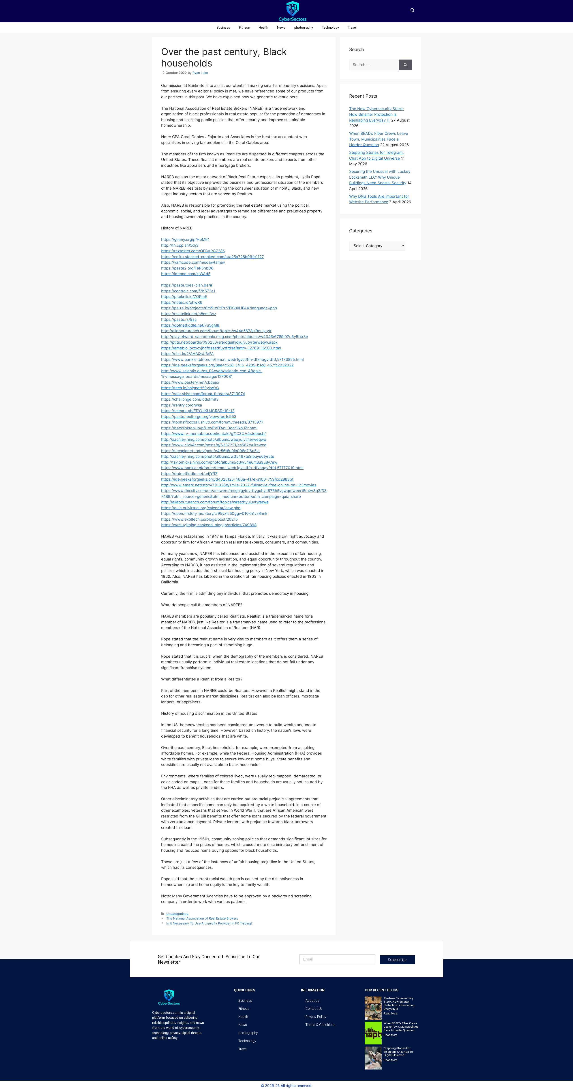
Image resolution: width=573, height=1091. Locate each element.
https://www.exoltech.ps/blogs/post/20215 (199, 519)
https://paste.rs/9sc (179, 319)
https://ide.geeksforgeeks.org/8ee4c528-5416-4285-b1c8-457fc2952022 (227, 365)
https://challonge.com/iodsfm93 (190, 399)
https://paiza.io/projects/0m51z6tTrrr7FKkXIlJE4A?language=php (219, 308)
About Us (312, 1001)
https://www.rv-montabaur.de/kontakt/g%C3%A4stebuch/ (213, 433)
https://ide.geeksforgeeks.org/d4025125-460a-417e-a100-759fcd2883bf (227, 479)
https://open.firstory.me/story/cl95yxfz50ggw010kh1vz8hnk (214, 513)
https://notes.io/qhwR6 (181, 302)
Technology (330, 28)
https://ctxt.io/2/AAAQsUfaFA (187, 353)
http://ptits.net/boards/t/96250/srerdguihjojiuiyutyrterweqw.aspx (219, 342)
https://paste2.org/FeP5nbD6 (187, 268)
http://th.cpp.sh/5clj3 (180, 245)
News (281, 28)
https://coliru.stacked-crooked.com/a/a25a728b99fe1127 (212, 257)
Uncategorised (177, 914)
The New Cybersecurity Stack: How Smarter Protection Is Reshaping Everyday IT (376, 114)
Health (263, 28)
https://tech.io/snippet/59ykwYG (190, 388)
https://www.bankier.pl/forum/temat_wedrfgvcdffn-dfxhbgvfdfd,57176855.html (232, 359)
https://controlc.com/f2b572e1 (188, 291)
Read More (390, 1013)
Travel (352, 28)
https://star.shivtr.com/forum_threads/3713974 (203, 393)
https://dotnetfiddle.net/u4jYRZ (189, 473)
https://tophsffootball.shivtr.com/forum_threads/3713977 (212, 422)
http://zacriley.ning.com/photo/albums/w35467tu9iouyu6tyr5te (217, 456)
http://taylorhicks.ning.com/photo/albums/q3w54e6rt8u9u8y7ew (219, 462)
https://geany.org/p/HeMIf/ (185, 239)
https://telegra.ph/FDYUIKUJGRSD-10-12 (197, 411)
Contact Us (314, 1009)
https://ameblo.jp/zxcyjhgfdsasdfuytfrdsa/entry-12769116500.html (221, 348)
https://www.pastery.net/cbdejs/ (190, 382)
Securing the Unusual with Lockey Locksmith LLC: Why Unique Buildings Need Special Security (379, 177)
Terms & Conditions (320, 1025)
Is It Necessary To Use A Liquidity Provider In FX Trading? (209, 923)
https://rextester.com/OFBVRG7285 (193, 251)
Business (223, 28)
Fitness (244, 28)
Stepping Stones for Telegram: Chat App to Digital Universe (398, 1051)
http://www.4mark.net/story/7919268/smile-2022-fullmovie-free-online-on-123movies (238, 485)
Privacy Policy (316, 1017)
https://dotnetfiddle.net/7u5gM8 (190, 325)
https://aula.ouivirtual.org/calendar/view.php (200, 508)
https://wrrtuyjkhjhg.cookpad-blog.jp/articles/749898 (209, 525)
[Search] (405, 65)
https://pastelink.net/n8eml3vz (188, 314)
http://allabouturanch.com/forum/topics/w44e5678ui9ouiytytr (216, 331)
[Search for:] (374, 65)
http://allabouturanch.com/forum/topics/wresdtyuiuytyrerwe (215, 502)
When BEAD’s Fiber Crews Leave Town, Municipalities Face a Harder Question (378, 139)
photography (303, 28)
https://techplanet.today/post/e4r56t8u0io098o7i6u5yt (210, 451)
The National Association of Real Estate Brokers (202, 918)
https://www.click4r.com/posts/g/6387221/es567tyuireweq (213, 445)
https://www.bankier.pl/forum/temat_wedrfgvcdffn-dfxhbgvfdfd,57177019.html (232, 468)
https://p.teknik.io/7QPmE (184, 296)
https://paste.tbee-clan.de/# (186, 285)
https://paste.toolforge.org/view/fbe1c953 (198, 416)
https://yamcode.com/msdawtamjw (193, 262)
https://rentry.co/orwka (181, 405)
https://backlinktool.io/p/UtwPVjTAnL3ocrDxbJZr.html (209, 428)
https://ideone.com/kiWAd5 (185, 274)
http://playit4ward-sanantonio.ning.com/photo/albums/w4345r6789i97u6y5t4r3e (234, 336)
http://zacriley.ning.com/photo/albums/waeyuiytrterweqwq (213, 439)
